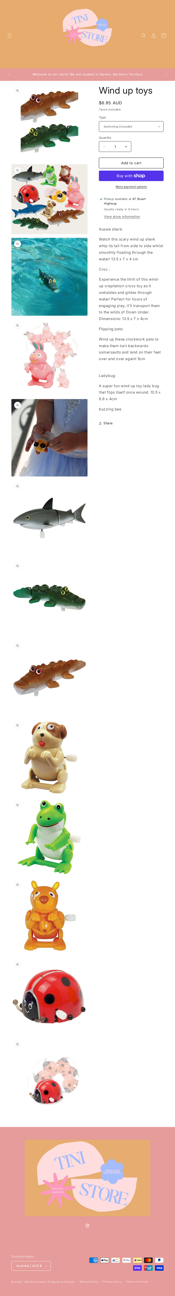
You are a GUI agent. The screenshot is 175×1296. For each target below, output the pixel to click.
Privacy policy (112, 1281)
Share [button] (108, 423)
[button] (10, 36)
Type (102, 117)
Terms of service (137, 1281)
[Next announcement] (166, 74)
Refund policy (89, 1281)
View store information (122, 216)
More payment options (131, 186)
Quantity (105, 137)
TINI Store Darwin (35, 1281)
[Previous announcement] (9, 74)
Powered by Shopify (61, 1281)
